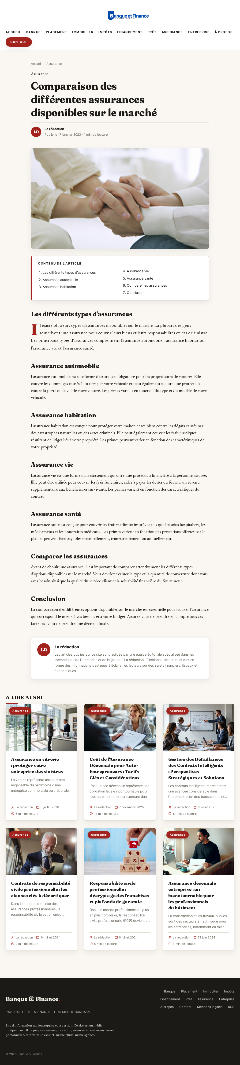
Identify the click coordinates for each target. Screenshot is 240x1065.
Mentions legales (209, 1007)
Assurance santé (140, 278)
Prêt (152, 32)
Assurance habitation (59, 287)
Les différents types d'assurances (69, 272)
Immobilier (82, 32)
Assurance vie (138, 271)
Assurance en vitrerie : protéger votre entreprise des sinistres (37, 765)
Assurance (172, 32)
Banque (33, 32)
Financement (129, 32)
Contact (18, 42)
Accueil (13, 32)
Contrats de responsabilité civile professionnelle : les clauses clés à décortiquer (40, 889)
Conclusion (135, 293)
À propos (223, 32)
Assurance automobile (60, 280)
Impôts (105, 32)
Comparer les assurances (147, 285)
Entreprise (199, 32)
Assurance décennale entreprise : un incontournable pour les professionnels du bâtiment (192, 895)
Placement (56, 32)
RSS (231, 1007)
